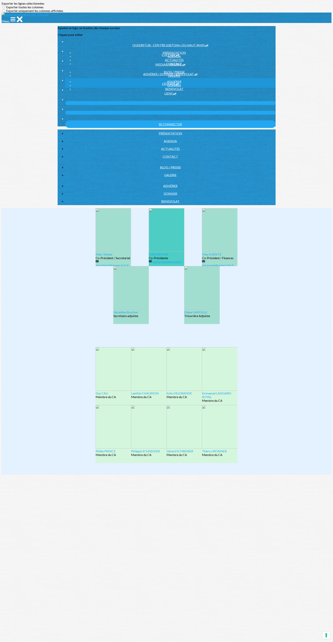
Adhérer (174, 81)
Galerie (170, 175)
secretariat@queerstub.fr (112, 265)
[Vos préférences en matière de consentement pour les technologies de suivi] (326, 635)
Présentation (174, 52)
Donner (170, 193)
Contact (170, 156)
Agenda (170, 141)
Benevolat (174, 89)
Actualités (174, 60)
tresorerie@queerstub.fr (218, 265)
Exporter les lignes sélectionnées (23, 3)
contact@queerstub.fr (167, 261)
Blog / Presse (174, 72)
